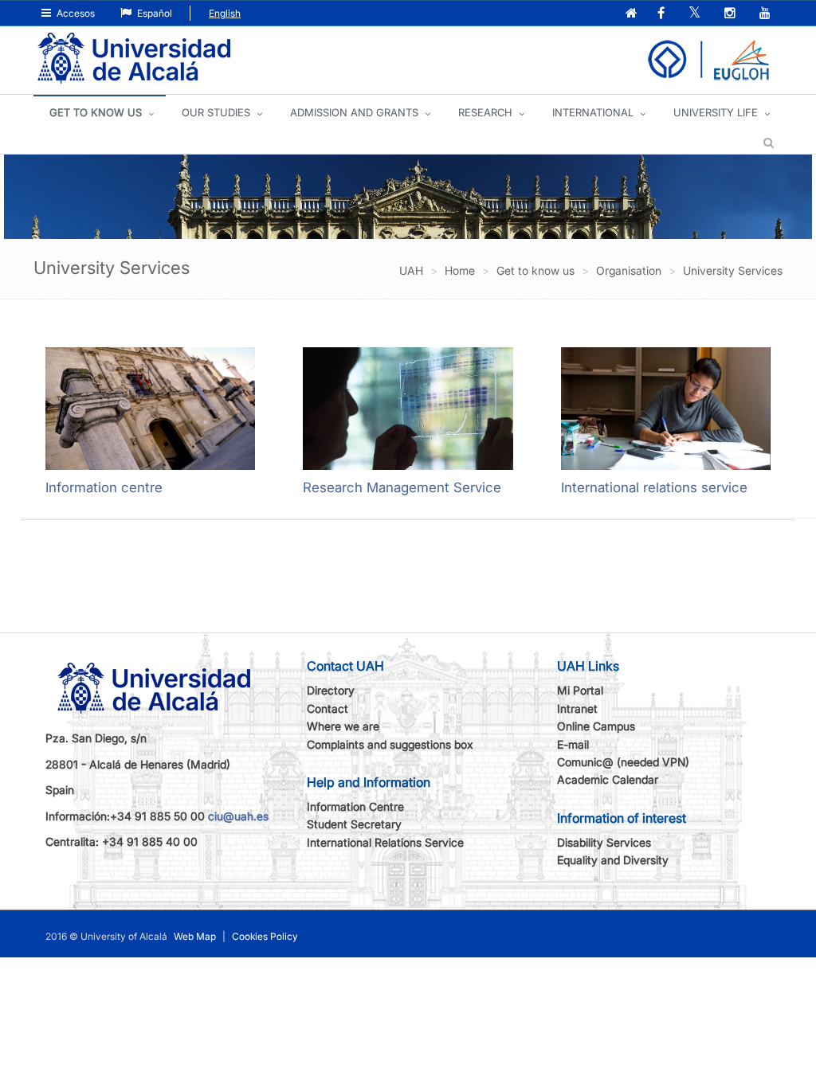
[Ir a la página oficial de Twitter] (696, 14)
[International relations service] (666, 408)
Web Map (195, 936)
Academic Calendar (607, 779)
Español (153, 13)
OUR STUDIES (216, 112)
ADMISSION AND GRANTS (354, 112)
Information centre (104, 487)
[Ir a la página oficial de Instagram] (731, 14)
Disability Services (604, 842)
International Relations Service (385, 842)
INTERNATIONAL (593, 112)
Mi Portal (580, 690)
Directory (331, 690)
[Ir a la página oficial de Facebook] (662, 14)
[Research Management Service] (407, 408)
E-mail (573, 744)
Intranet (577, 708)
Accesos (74, 13)
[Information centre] (150, 408)
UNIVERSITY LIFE (715, 112)
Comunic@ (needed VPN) (623, 762)
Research (485, 112)
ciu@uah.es (238, 816)
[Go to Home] (133, 58)
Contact (327, 708)
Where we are (343, 726)
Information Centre (355, 806)
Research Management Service (402, 487)
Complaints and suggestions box (390, 744)
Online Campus (596, 726)
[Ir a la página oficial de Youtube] (766, 14)
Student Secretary (354, 824)
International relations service (654, 487)
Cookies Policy (265, 936)
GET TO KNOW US (95, 112)
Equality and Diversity (613, 860)
